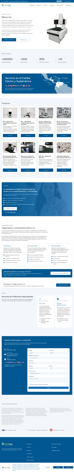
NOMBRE (30, 350)
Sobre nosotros (60, 5)
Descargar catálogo (63, 285)
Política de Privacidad (43, 384)
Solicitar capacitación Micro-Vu (60, 273)
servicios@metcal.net (16, 1)
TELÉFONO (30, 360)
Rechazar (58, 467)
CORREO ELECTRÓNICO (33, 355)
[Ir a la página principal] (6, 5)
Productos (39, 5)
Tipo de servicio (31, 371)
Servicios (45, 5)
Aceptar (68, 467)
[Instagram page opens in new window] (57, 1)
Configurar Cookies (56, 450)
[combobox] (29, 363)
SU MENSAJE (31, 376)
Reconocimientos (30, 460)
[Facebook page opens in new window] (60, 1)
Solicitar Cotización (8, 39)
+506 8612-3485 (11, 359)
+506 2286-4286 (11, 350)
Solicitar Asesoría (10, 208)
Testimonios (52, 5)
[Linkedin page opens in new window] (59, 1)
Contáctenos (68, 5)
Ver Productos (23, 39)
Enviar (48, 387)
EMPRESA (30, 366)
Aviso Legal (54, 447)
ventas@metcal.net (24, 1)
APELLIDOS (51, 350)
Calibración (32, 5)
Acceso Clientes (67, 1)
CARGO (50, 366)
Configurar (48, 467)
